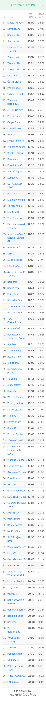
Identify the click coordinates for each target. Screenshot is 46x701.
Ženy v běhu (14, 63)
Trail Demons (14, 218)
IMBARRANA (14, 512)
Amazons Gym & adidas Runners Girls (16, 238)
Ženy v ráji (13, 57)
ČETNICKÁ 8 (14, 81)
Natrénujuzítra (15, 409)
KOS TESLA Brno (16, 496)
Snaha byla (13, 287)
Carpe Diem (13, 122)
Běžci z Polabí (15, 397)
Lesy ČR (11, 553)
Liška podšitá (14, 259)
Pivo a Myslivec (16, 434)
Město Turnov (15, 22)
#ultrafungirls (14, 171)
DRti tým (12, 75)
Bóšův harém (14, 524)
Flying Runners (15, 140)
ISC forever (13, 193)
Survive (11, 647)
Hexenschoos (14, 312)
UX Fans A (13, 659)
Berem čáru (13, 159)
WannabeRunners (17, 459)
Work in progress (16, 547)
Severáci (12, 621)
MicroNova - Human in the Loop (14, 450)
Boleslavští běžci (16, 490)
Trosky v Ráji (14, 350)
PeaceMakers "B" (17, 559)
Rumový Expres (16, 609)
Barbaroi (12, 281)
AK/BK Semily (15, 109)
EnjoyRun (12, 294)
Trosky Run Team (16, 306)
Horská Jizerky (15, 581)
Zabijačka (12, 177)
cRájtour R (13, 212)
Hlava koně (13, 247)
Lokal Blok (13, 681)
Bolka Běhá (13, 328)
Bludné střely (14, 300)
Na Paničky (13, 531)
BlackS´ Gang (15, 153)
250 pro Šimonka (16, 69)
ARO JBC (12, 484)
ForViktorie (13, 265)
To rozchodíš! (14, 205)
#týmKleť (12, 593)
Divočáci (12, 391)
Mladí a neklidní (16, 199)
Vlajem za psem (16, 146)
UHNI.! (10, 253)
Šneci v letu (13, 41)
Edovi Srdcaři (14, 165)
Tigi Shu (11, 415)
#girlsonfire (13, 518)
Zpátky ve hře (15, 403)
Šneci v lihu (13, 34)
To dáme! (12, 378)
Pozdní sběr (13, 87)
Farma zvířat (14, 421)
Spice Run (12, 428)
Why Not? (12, 587)
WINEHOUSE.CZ (16, 675)
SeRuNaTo (13, 565)
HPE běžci (13, 134)
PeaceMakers (14, 653)
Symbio (11, 344)
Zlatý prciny (14, 384)
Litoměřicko (14, 128)
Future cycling (15, 466)
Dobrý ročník (14, 116)
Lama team (13, 28)
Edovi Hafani (14, 478)
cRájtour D (13, 362)
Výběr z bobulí (15, 94)
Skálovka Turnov (16, 472)
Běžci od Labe (15, 615)
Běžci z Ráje (14, 356)
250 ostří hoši (15, 440)
